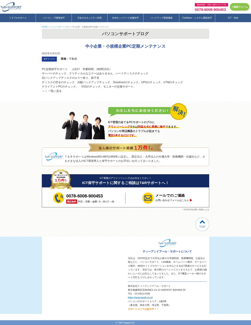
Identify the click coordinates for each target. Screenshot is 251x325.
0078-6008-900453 (210, 10)
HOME (44, 27)
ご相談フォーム (239, 6)
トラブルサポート (18, 18)
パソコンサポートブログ (60, 27)
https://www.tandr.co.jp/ (140, 297)
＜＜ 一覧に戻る (52, 91)
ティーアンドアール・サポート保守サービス (12, 7)
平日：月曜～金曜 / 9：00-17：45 (90, 198)
